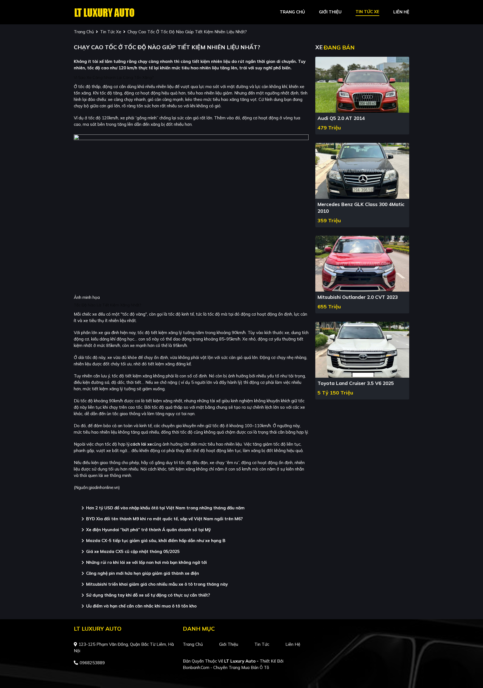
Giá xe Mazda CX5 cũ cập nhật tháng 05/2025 (129, 551)
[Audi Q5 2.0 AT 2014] (362, 84)
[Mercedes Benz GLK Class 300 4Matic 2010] (362, 170)
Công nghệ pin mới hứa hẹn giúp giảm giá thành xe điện (139, 573)
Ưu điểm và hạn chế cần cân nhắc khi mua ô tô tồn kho (137, 606)
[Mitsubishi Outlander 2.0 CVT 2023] (362, 263)
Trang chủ (193, 644)
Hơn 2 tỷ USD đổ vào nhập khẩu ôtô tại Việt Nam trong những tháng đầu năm (162, 508)
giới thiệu (330, 12)
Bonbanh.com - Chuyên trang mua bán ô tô (226, 667)
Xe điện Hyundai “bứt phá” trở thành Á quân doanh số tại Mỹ (145, 529)
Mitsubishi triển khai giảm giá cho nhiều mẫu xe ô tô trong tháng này (153, 584)
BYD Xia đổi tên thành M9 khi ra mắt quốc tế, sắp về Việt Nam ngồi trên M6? (161, 519)
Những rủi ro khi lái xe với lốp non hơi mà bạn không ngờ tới (143, 562)
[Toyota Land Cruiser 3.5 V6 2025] (362, 349)
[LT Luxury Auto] (104, 11)
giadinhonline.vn (104, 487)
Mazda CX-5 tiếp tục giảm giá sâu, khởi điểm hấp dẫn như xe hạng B (152, 540)
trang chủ (292, 12)
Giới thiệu (228, 644)
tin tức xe (367, 11)
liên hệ (401, 12)
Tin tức (261, 644)
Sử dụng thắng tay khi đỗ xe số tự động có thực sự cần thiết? (144, 595)
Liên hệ (292, 644)
